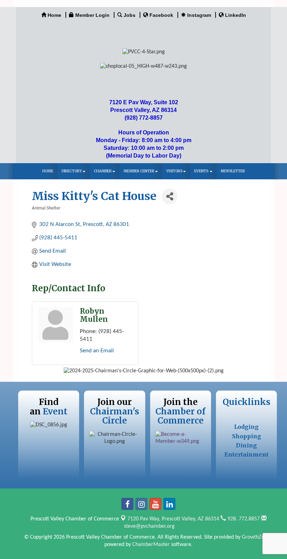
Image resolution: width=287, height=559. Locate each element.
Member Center (139, 171)
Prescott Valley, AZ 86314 (173, 519)
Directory (72, 171)
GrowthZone (256, 537)
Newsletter (233, 171)
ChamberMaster (151, 544)
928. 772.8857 (243, 519)
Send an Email (97, 351)
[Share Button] (169, 196)
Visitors (174, 171)
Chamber (103, 171)
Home (47, 171)
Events (201, 171)
